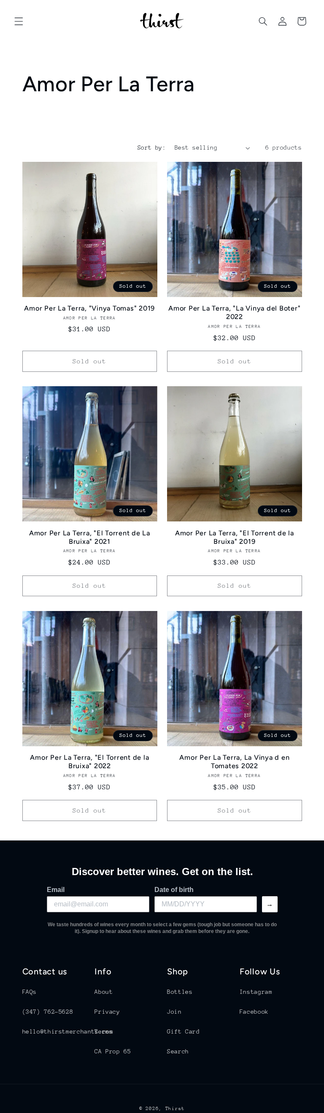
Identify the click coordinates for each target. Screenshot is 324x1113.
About (103, 991)
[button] (18, 21)
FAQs (29, 991)
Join (174, 1011)
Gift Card (183, 1031)
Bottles (179, 991)
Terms (103, 1031)
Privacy (107, 1011)
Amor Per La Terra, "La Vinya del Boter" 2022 (234, 312)
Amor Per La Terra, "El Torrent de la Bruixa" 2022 (89, 761)
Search (178, 1051)
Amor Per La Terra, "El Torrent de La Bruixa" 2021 (89, 537)
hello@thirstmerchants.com (67, 1031)
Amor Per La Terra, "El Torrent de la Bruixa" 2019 (234, 537)
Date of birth (174, 889)
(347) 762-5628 (47, 1011)
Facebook (254, 1011)
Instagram (256, 991)
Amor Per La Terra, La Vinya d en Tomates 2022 (234, 761)
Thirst (175, 1108)
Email (56, 889)
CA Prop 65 (112, 1051)
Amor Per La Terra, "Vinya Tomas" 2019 (89, 308)
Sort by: (152, 147)
